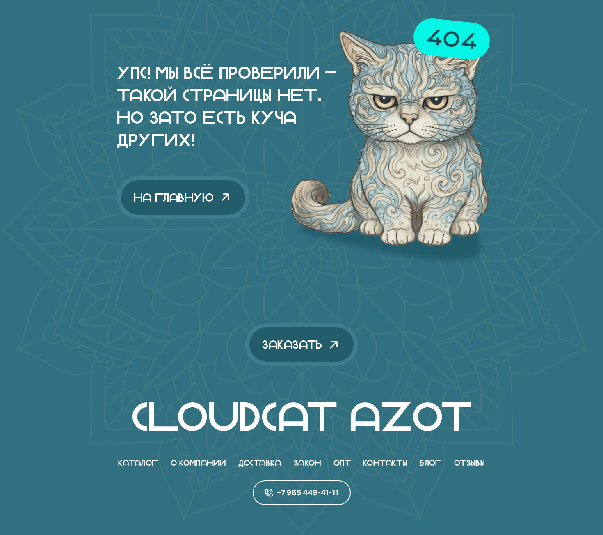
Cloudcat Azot (301, 416)
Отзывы (469, 462)
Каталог (138, 462)
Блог (431, 462)
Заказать (292, 344)
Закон (307, 462)
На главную (174, 197)
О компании (198, 462)
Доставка (259, 462)
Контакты (385, 462)
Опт (342, 462)
